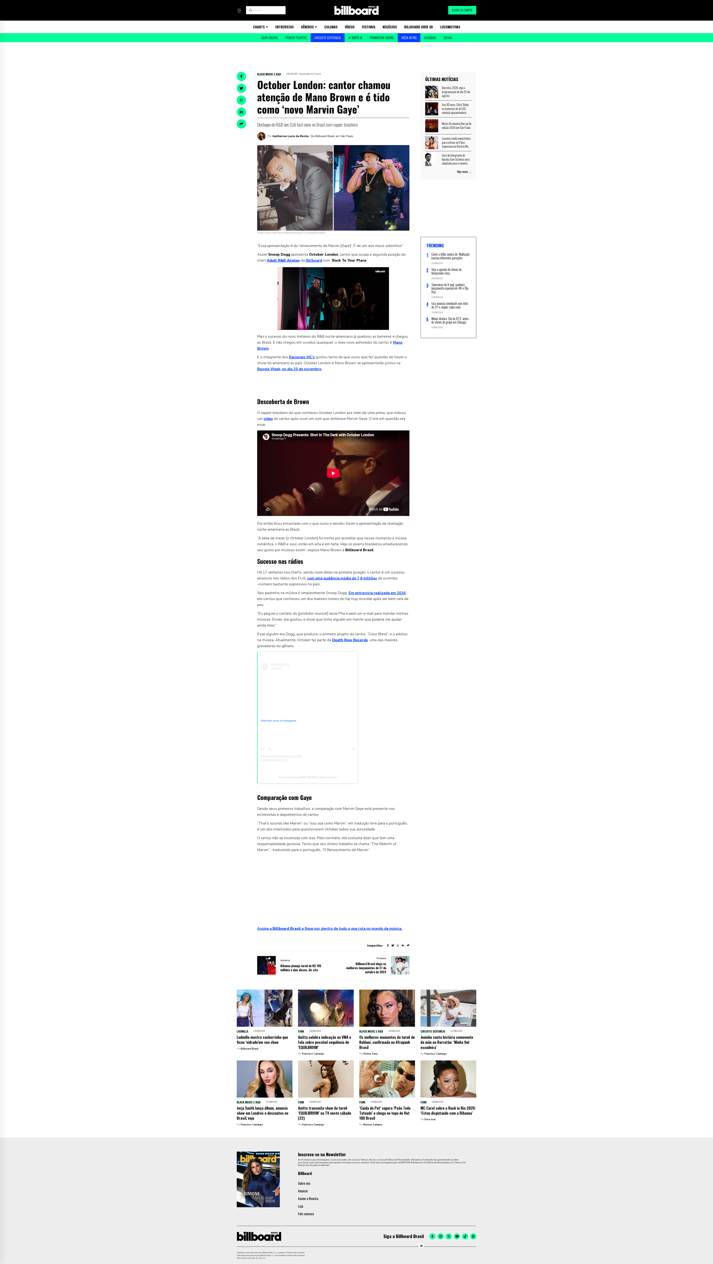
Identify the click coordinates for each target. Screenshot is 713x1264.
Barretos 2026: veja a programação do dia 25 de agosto (456, 92)
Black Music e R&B (269, 74)
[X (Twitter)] (449, 1236)
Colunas (330, 26)
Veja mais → (464, 171)
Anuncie (303, 1190)
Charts (259, 26)
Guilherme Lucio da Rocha (290, 136)
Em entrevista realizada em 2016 (377, 592)
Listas (447, 37)
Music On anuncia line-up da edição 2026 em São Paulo (456, 125)
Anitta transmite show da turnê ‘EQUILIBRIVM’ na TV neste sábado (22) (324, 1113)
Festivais (368, 26)
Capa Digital (269, 37)
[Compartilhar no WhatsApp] (241, 100)
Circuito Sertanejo (327, 37)
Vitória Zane (370, 1053)
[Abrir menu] (239, 10)
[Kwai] (473, 1236)
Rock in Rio (409, 37)
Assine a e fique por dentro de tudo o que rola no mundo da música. (329, 928)
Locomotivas (450, 26)
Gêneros (307, 26)
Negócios (390, 26)
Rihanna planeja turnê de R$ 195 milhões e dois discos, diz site (300, 968)
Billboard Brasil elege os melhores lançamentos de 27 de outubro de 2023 (366, 968)
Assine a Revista (308, 1198)
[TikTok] (465, 1236)
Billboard (314, 260)
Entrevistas (284, 26)
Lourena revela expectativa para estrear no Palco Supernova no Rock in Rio (456, 142)
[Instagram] (441, 1236)
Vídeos (349, 26)
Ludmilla (242, 1031)
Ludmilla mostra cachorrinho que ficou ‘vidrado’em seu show (262, 1039)
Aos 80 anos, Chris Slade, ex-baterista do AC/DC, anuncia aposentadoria (455, 108)
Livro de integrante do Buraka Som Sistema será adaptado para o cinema (456, 159)
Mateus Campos (372, 1124)
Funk (301, 1031)
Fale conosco (306, 1213)
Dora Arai (429, 1119)
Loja (300, 1206)
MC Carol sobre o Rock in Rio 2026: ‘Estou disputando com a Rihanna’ (448, 1110)
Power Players (296, 37)
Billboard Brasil (249, 1048)
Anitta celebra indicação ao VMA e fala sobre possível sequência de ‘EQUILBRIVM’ (324, 1042)
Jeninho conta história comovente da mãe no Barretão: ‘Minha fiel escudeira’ (447, 1042)
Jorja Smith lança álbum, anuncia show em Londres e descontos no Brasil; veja (262, 1113)
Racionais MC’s (302, 357)
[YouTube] (457, 1236)
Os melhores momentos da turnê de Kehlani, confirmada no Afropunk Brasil (387, 1042)
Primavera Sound (382, 37)
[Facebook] (432, 1236)
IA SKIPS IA (355, 37)
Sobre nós (304, 1183)
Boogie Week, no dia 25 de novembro (289, 368)
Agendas (430, 37)
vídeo (268, 418)
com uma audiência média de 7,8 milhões (342, 578)
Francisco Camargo (313, 1053)
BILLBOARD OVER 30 (418, 26)
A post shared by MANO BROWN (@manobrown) (308, 777)
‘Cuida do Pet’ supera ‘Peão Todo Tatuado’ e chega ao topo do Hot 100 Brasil (385, 1113)
